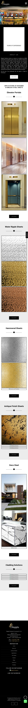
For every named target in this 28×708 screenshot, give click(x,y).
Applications (14, 653)
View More (14, 216)
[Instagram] (16, 703)
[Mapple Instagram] (14, 670)
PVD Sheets (14, 655)
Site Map (14, 664)
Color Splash (18, 700)
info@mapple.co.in (15, 640)
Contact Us (14, 662)
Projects (14, 657)
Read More (14, 76)
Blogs (14, 660)
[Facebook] (12, 703)
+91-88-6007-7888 (15, 639)
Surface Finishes (14, 650)
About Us (14, 648)
